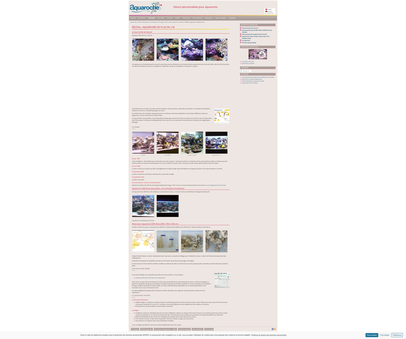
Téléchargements (146, 329)
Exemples (151, 18)
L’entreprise (186, 18)
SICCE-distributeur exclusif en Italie (253, 81)
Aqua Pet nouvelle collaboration (252, 79)
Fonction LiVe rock (248, 61)
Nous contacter (220, 18)
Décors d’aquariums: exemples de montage (151, 22)
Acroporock (246, 40)
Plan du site (209, 329)
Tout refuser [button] (384, 335)
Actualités (161, 18)
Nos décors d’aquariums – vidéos (165, 329)
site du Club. (222, 185)
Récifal (177, 18)
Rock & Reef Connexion (250, 28)
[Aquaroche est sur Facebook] (273, 329)
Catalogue (232, 18)
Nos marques (197, 18)
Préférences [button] (397, 335)
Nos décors (142, 18)
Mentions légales (184, 329)
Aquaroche (133, 22)
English (269, 9)
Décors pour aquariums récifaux (174, 22)
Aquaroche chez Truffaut (250, 83)
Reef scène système (248, 63)
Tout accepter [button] (372, 335)
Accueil (133, 18)
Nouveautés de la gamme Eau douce (254, 34)
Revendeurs (209, 18)
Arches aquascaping (249, 43)
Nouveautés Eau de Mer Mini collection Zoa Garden (258, 77)
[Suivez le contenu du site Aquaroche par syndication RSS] (275, 329)
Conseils (170, 18)
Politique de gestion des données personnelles (269, 335)
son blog (210, 185)
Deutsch (269, 11)
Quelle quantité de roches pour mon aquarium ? (150, 278)
